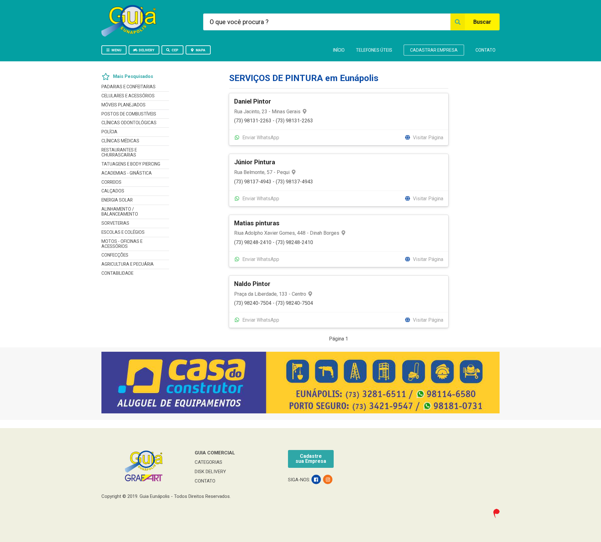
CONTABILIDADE (117, 273)
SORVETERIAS (115, 223)
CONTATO (485, 50)
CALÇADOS (112, 190)
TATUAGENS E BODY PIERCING (130, 163)
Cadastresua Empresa (310, 458)
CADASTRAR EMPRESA (434, 50)
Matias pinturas (257, 223)
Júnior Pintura (254, 162)
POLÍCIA (109, 131)
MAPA (200, 50)
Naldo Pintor (252, 284)
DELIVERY (146, 50)
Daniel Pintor (252, 101)
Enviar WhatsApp (260, 138)
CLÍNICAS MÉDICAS (120, 140)
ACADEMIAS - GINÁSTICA (126, 173)
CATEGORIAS (208, 462)
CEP (175, 50)
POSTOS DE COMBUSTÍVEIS (128, 113)
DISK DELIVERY (210, 471)
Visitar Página (427, 138)
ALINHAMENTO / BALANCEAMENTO (119, 212)
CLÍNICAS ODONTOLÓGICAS (129, 122)
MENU (116, 50)
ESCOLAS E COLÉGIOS (123, 232)
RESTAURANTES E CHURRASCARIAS (119, 152)
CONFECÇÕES (114, 255)
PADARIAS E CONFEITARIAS (128, 86)
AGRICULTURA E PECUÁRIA (127, 264)
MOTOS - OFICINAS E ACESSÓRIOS (121, 244)
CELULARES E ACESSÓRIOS (128, 95)
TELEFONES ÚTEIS (374, 50)
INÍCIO (339, 50)
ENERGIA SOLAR (117, 199)
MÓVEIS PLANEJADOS (123, 104)
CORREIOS (111, 182)
